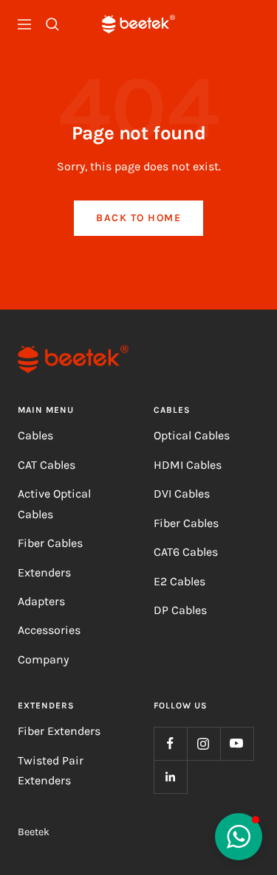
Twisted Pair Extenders (50, 770)
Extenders (44, 572)
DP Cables (180, 610)
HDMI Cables (188, 465)
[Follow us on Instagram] (203, 743)
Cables (35, 435)
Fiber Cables (50, 543)
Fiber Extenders (59, 731)
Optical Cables (192, 435)
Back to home (138, 218)
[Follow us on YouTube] (236, 743)
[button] (238, 836)
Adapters (41, 601)
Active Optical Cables (54, 503)
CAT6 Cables (186, 552)
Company (43, 659)
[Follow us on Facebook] (170, 743)
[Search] (52, 24)
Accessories (49, 630)
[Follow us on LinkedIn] (170, 776)
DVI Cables (182, 494)
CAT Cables (46, 465)
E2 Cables (179, 581)
